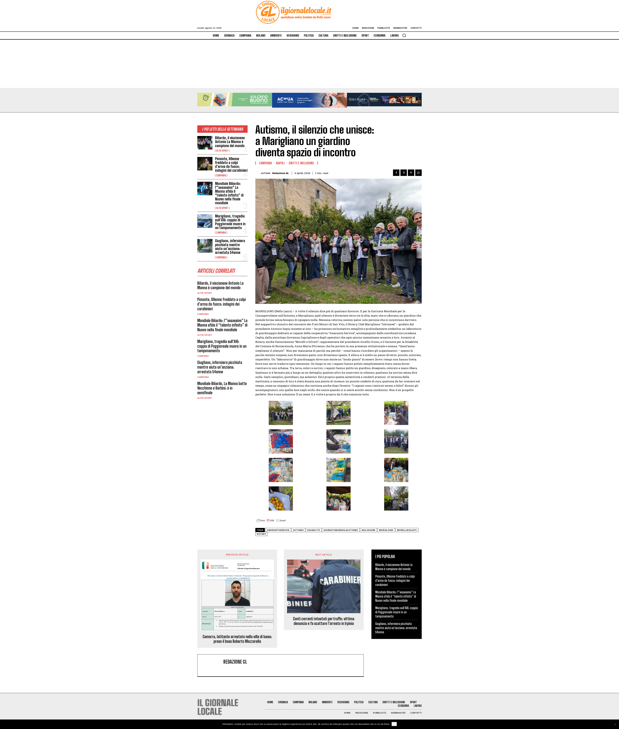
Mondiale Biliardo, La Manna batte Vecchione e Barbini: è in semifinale (222, 388)
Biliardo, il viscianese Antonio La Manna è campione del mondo (230, 142)
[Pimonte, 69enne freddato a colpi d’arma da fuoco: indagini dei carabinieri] (204, 163)
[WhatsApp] (418, 172)
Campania (221, 175)
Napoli (280, 163)
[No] (615, 724)
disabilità (313, 530)
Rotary (261, 534)
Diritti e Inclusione (301, 163)
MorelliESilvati (407, 530)
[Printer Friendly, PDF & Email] (271, 522)
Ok (394, 724)
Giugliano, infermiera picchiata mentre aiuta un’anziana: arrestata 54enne (230, 247)
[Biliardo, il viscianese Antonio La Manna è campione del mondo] (204, 143)
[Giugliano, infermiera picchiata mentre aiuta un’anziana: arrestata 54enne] (204, 245)
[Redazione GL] (258, 173)
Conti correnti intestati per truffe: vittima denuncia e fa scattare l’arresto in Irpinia (323, 621)
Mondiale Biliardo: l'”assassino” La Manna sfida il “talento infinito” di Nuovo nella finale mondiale (229, 193)
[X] (403, 172)
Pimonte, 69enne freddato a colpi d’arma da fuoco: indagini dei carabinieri (231, 165)
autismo (298, 530)
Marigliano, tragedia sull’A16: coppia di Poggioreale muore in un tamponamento (230, 222)
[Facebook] (396, 172)
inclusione (368, 530)
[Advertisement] (309, 63)
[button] (404, 35)
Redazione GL (280, 173)
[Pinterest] (411, 172)
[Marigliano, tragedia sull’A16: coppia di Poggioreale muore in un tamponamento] (204, 221)
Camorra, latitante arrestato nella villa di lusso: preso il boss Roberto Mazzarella (237, 639)
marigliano (386, 530)
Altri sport (222, 150)
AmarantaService (278, 530)
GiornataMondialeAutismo (341, 530)
